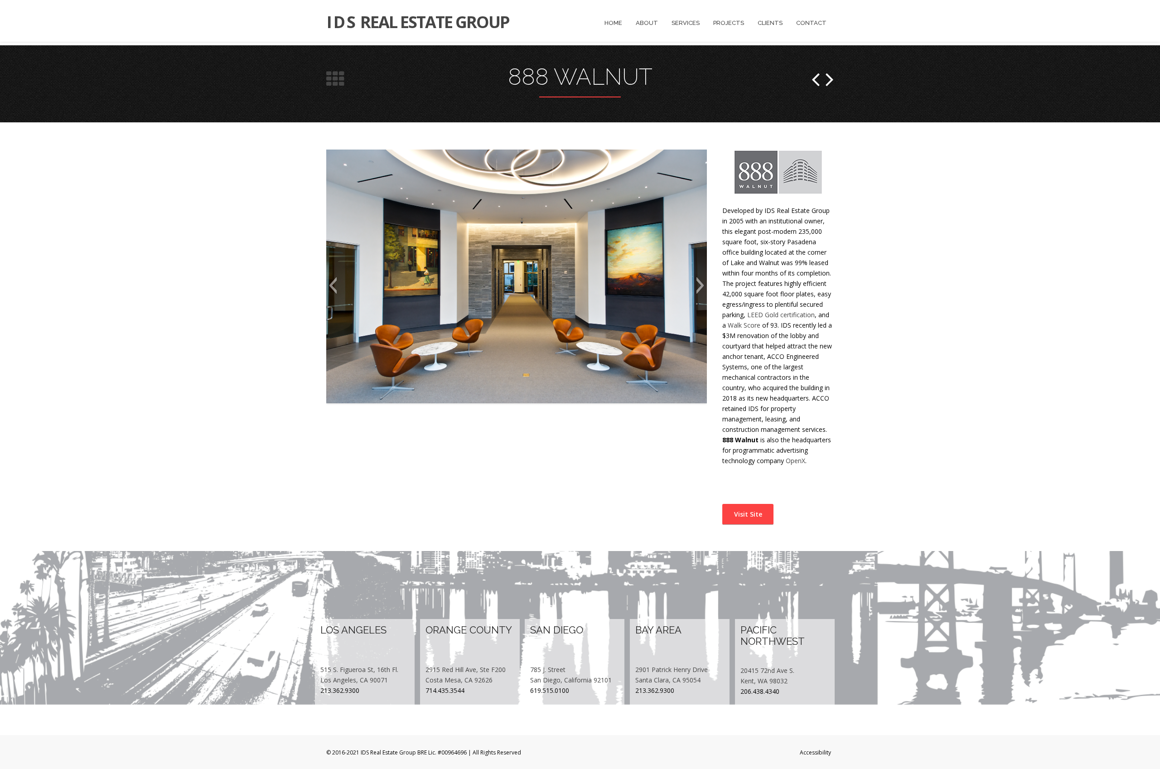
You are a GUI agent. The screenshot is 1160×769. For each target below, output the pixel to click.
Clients (770, 22)
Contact (811, 22)
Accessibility (815, 752)
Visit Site (747, 514)
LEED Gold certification (781, 314)
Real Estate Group (418, 22)
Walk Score (744, 325)
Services (686, 22)
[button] (333, 285)
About (647, 22)
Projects (728, 22)
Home (613, 22)
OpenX (795, 460)
